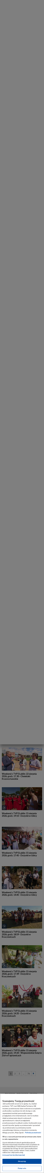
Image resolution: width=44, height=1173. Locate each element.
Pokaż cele (22, 1168)
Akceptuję (22, 1161)
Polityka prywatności (33, 1133)
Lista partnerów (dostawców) (13, 1155)
